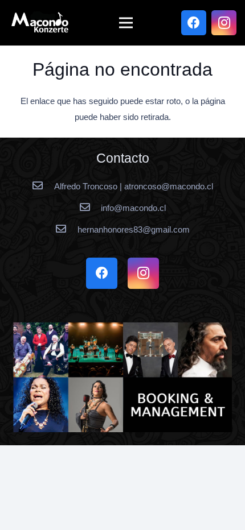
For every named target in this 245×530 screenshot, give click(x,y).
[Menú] (126, 23)
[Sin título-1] (122, 377)
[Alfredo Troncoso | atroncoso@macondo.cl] (43, 186)
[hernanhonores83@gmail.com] (66, 230)
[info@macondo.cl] (90, 208)
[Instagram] (223, 22)
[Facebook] (193, 22)
